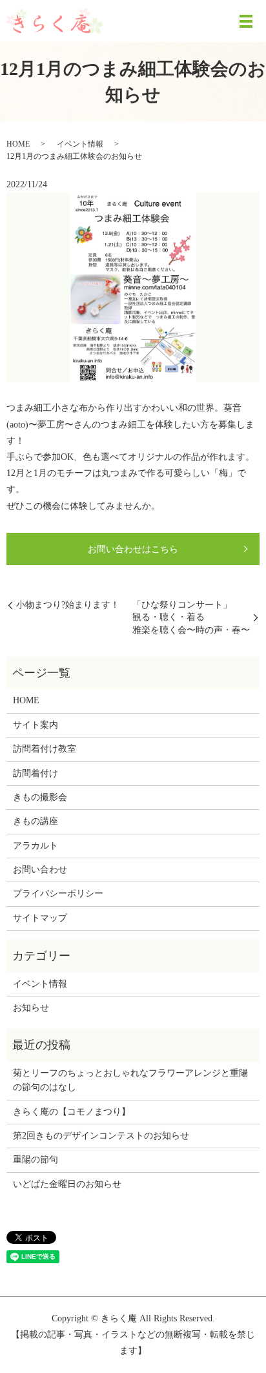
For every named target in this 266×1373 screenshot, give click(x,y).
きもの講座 (35, 821)
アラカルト (35, 846)
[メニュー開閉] (246, 21)
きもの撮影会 (40, 797)
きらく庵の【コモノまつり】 (71, 1112)
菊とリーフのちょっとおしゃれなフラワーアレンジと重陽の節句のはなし (130, 1080)
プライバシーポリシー (58, 893)
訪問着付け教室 (44, 749)
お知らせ (31, 1008)
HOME (18, 144)
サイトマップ (40, 918)
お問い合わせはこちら (133, 549)
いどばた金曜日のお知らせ (67, 1184)
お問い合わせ (40, 869)
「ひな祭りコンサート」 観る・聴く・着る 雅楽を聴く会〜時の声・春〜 (191, 617)
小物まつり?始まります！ (67, 605)
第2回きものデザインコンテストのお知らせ (101, 1136)
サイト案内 (35, 725)
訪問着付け (35, 773)
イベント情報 (80, 144)
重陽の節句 (35, 1159)
